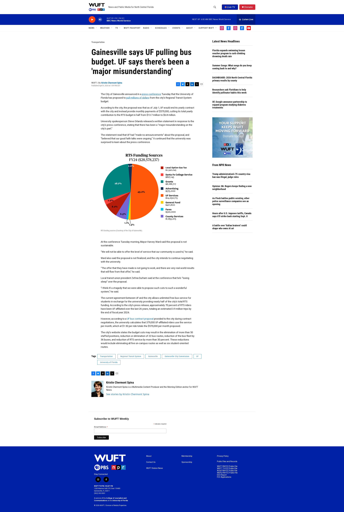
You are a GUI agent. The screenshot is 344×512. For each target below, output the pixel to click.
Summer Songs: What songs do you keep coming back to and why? (232, 67)
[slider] (104, 19)
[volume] (100, 20)
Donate (248, 7)
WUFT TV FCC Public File (227, 468)
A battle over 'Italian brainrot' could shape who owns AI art (229, 227)
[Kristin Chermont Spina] (97, 389)
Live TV (231, 7)
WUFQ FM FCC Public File (227, 473)
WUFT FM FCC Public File (227, 466)
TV (116, 28)
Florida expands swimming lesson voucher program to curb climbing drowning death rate (228, 53)
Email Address (101, 427)
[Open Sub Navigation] (96, 28)
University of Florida (109, 362)
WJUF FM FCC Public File (227, 471)
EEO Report (222, 475)
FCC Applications (224, 477)
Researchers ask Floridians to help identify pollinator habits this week (229, 91)
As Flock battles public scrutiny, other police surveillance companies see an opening (230, 201)
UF (197, 356)
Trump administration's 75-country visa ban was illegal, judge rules (231, 175)
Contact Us (150, 462)
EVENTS (176, 28)
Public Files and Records (227, 461)
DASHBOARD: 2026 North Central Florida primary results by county (232, 79)
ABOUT (189, 28)
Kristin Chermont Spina (111, 82)
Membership (187, 456)
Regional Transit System (130, 356)
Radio (146, 28)
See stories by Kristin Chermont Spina (127, 394)
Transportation (98, 42)
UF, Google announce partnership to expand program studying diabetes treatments (229, 104)
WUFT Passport (132, 28)
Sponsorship (187, 462)
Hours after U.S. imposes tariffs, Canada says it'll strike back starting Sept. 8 (231, 215)
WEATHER (105, 28)
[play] (92, 19)
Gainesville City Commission (177, 356)
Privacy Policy (223, 456)
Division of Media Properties (116, 505)
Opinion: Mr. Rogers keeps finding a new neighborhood (232, 187)
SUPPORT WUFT (206, 28)
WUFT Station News (154, 468)
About (148, 456)
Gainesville (153, 356)
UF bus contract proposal (140, 318)
